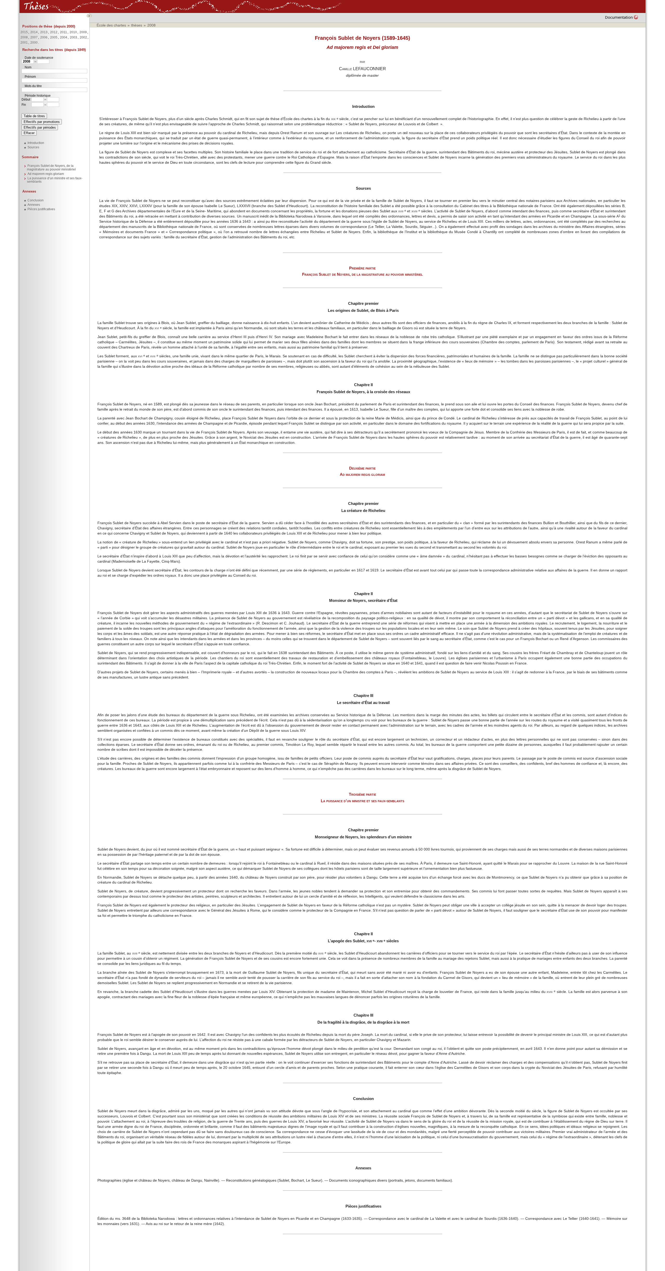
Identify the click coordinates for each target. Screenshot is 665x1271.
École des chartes (111, 25)
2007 (34, 37)
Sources (33, 147)
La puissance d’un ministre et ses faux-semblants (54, 179)
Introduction (36, 143)
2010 (73, 32)
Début (26, 99)
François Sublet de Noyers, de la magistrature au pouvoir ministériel (51, 167)
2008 (24, 37)
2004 (63, 37)
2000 (34, 42)
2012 (53, 32)
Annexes (29, 191)
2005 (53, 37)
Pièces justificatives (41, 209)
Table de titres (34, 116)
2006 (44, 37)
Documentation (619, 17)
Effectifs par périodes (40, 127)
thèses (136, 25)
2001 (24, 42)
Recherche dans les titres (42, 50)
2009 (83, 32)
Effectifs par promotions (42, 122)
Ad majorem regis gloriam (46, 174)
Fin (24, 105)
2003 (73, 37)
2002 (83, 37)
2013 (44, 32)
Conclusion (36, 200)
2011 (63, 32)
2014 (34, 32)
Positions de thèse (37, 26)
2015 (24, 32)
